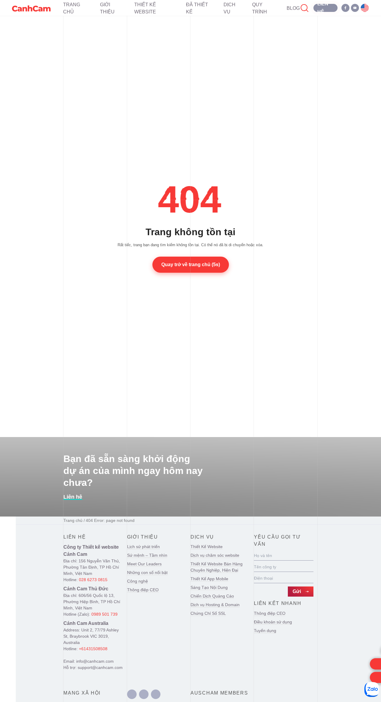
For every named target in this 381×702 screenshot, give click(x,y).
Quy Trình (259, 8)
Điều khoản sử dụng (273, 622)
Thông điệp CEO (143, 589)
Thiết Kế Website (145, 8)
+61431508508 (93, 648)
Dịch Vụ (229, 8)
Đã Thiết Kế (197, 8)
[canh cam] (132, 694)
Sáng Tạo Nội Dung (209, 587)
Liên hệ (72, 497)
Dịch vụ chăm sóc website (214, 555)
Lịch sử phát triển (143, 546)
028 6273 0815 (93, 579)
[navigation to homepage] (31, 8)
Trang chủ (72, 520)
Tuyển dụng (265, 630)
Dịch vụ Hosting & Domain (215, 604)
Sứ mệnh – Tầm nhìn (147, 555)
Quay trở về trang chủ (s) (190, 264)
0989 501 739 (104, 614)
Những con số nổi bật (147, 572)
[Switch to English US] (365, 8)
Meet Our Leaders (144, 563)
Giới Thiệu (107, 8)
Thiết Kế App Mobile (209, 578)
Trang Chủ (71, 8)
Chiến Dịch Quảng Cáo (212, 596)
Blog (293, 8)
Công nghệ (137, 581)
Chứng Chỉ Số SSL (208, 613)
